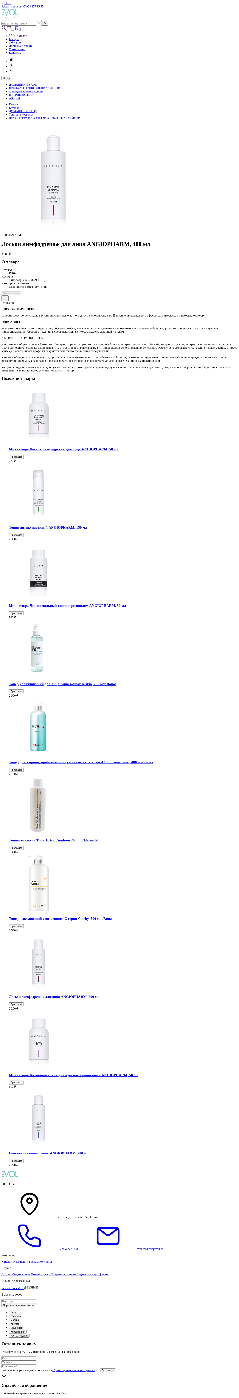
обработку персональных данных (73, 1370)
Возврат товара (41, 1274)
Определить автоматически (18, 1305)
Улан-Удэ (15, 1316)
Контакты (45, 1261)
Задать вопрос (22, 1274)
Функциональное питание (26, 91)
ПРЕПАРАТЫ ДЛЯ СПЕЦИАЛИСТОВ (34, 88)
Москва (14, 1320)
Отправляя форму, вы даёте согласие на (48, 1370)
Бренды (34, 1261)
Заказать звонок (11, 6)
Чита (13, 1312)
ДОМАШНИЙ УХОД (23, 84)
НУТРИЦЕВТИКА (21, 94)
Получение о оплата (63, 1274)
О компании (20, 1261)
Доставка (7, 1274)
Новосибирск (17, 1331)
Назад (6, 78)
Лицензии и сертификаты (92, 1274)
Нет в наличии (11, 293)
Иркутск (14, 1323)
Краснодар (16, 1327)
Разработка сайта (12, 1288)
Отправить (108, 1370)
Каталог (6, 1261)
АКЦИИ (14, 98)
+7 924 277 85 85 (33, 6)
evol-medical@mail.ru (149, 1248)
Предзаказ (16, 456)
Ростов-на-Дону (19, 1335)
